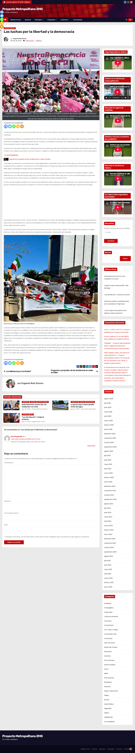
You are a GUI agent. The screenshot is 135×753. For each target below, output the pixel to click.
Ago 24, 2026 (75, 409)
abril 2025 (107, 469)
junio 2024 (107, 512)
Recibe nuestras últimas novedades (117, 228)
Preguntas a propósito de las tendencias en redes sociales (29, 159)
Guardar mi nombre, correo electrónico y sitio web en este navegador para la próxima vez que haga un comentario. (47, 537)
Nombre (7, 501)
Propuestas (52, 20)
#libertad (38, 41)
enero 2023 (108, 587)
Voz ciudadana (109, 722)
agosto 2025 (108, 451)
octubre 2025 (109, 442)
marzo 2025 (108, 473)
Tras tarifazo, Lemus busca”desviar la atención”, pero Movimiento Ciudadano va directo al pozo (117, 378)
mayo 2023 (108, 569)
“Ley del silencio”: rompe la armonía (117, 295)
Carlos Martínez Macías (39, 409)
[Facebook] (6, 126)
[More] (22, 126)
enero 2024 (108, 534)
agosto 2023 (108, 556)
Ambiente (107, 603)
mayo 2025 (108, 464)
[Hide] (0, 30)
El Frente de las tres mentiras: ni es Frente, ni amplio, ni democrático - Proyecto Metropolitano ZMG (116, 370)
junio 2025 (107, 460)
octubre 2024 (109, 495)
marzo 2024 (108, 526)
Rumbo (106, 700)
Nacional (28, 20)
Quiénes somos (15, 20)
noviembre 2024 (110, 491)
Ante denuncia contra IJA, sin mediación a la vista (34, 406)
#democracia (30, 41)
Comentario (9, 463)
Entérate (107, 656)
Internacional (109, 678)
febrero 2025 (109, 477)
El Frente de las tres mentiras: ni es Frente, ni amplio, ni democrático (116, 360)
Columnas (64, 20)
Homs (106, 669)
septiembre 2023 (110, 552)
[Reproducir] (106, 98)
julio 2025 (107, 455)
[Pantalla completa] (128, 98)
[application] (117, 92)
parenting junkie (16, 436)
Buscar (108, 252)
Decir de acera (109, 643)
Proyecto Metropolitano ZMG (22, 9)
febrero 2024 (109, 530)
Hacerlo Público (109, 665)
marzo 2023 (108, 578)
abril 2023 (107, 574)
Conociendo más (110, 634)
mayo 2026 (108, 412)
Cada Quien (108, 612)
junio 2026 (107, 407)
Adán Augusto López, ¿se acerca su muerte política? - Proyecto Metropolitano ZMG (116, 355)
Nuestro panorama (43, 402)
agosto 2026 (108, 399)
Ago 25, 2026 (26, 409)
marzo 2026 (108, 421)
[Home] (5, 19)
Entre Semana (90, 402)
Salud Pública (109, 704)
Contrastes (108, 638)
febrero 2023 (109, 582)
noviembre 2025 (110, 438)
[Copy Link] (18, 126)
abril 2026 (107, 416)
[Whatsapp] (14, 126)
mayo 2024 (108, 517)
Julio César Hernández (88, 409)
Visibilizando (108, 717)
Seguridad (107, 708)
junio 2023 (107, 565)
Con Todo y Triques (111, 630)
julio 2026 (107, 403)
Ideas (13, 28)
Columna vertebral (111, 616)
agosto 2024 (108, 504)
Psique (106, 695)
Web (6, 525)
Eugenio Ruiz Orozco (19, 38)
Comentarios (77, 20)
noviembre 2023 (110, 543)
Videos (106, 713)
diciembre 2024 (109, 486)
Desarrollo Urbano (110, 647)
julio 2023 (107, 561)
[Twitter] (10, 126)
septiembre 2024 (110, 499)
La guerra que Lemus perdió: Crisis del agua (82, 406)
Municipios (39, 20)
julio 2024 (107, 508)
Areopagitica (109, 608)
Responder (91, 446)
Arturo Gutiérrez (110, 336)
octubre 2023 (109, 547)
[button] (126, 20)
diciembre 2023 (109, 539)
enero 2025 (108, 482)
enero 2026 (108, 429)
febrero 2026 (109, 425)
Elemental (107, 651)
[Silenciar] (125, 98)
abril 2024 (107, 521)
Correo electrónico (11, 513)
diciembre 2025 (109, 434)
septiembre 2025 (110, 447)
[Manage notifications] (130, 748)
